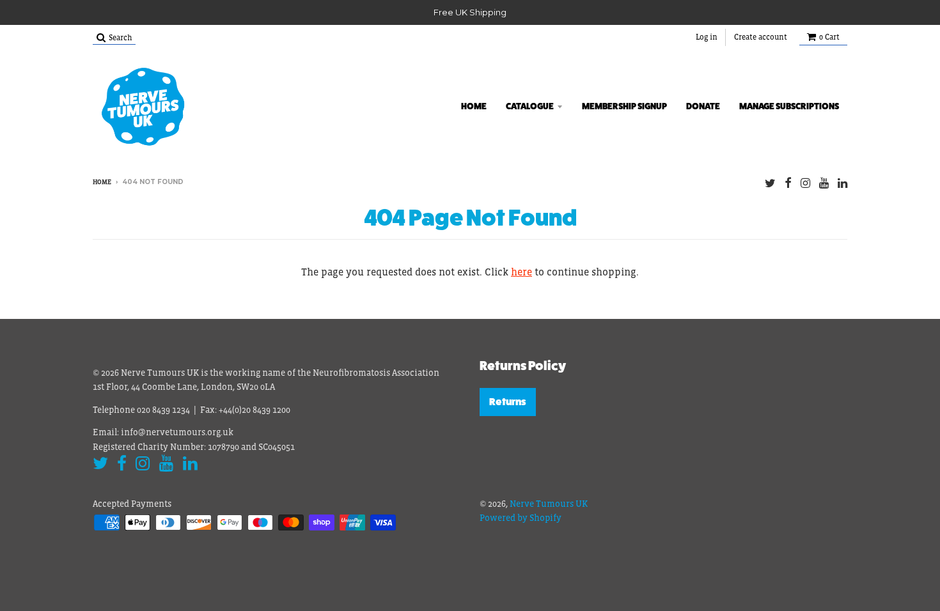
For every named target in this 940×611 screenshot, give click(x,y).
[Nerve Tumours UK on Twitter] (770, 183)
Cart (829, 37)
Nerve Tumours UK (549, 504)
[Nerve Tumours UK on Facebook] (788, 183)
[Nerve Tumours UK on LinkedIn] (842, 183)
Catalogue (530, 106)
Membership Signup (624, 106)
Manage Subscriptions (789, 106)
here (521, 271)
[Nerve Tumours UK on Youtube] (824, 183)
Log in (706, 37)
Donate (703, 106)
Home (474, 106)
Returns (507, 402)
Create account (760, 37)
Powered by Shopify (520, 518)
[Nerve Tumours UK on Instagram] (805, 183)
